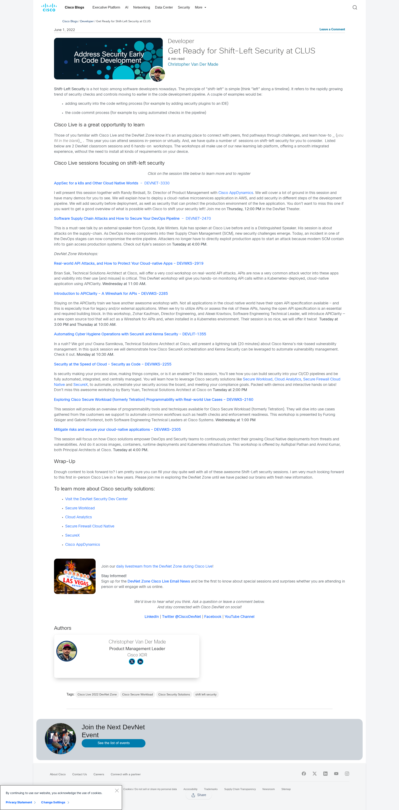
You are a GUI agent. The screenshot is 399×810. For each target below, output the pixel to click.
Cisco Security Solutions (174, 694)
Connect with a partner (126, 774)
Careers (99, 774)
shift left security (206, 694)
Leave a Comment (332, 29)
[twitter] (315, 774)
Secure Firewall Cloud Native (89, 526)
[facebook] (304, 774)
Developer (87, 21)
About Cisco (58, 774)
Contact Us (79, 774)
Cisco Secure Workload (137, 694)
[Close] (117, 790)
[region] (61, 797)
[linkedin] (325, 774)
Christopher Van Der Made (193, 65)
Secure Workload (257, 379)
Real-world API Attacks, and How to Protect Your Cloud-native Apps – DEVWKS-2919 (128, 263)
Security (184, 7)
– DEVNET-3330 (112, 183)
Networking (141, 7)
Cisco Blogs (74, 7)
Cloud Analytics (288, 379)
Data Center (164, 7)
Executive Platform (106, 7)
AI (126, 7)
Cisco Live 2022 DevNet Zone (97, 694)
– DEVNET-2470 (132, 219)
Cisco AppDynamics (235, 193)
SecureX (80, 385)
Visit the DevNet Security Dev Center (96, 499)
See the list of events (114, 743)
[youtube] (336, 774)
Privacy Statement (19, 802)
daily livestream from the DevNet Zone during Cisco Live (164, 566)
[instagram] (347, 774)
